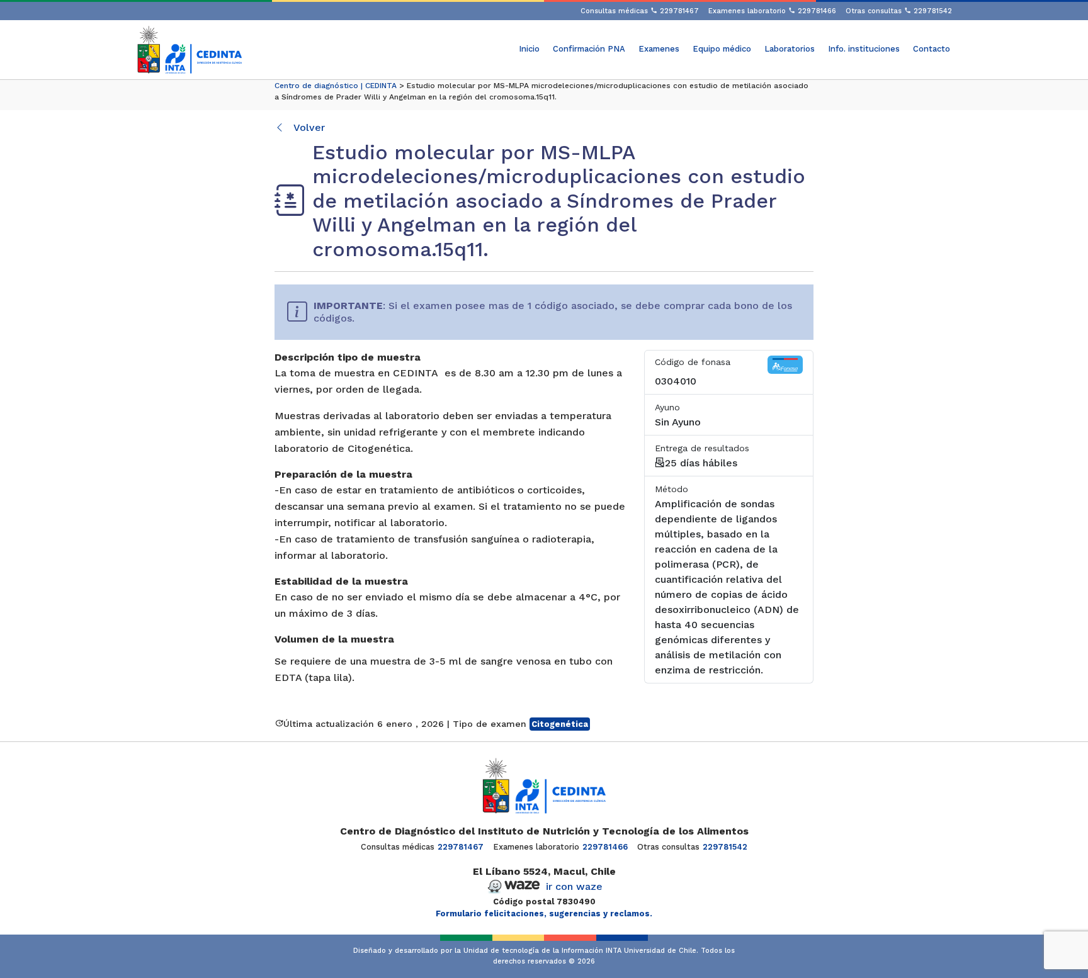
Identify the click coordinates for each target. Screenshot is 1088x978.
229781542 (725, 847)
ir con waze (574, 886)
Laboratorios (789, 48)
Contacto (931, 48)
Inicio (529, 48)
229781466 (605, 847)
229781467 (461, 847)
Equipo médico (722, 48)
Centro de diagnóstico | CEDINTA (336, 85)
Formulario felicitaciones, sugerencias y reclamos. (544, 913)
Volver (308, 127)
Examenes (658, 48)
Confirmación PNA (589, 48)
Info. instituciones (864, 48)
